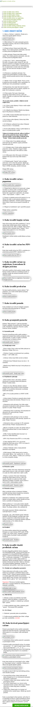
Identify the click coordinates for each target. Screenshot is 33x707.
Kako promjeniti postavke (10, 24)
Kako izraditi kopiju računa (11, 15)
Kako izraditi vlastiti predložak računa (14, 25)
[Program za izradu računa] (7, 1)
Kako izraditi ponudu (9, 22)
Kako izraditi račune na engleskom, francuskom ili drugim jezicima (13, 18)
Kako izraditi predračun (10, 21)
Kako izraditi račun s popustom (12, 13)
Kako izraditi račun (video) (11, 12)
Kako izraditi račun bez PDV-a (12, 16)
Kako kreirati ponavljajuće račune (13, 27)
